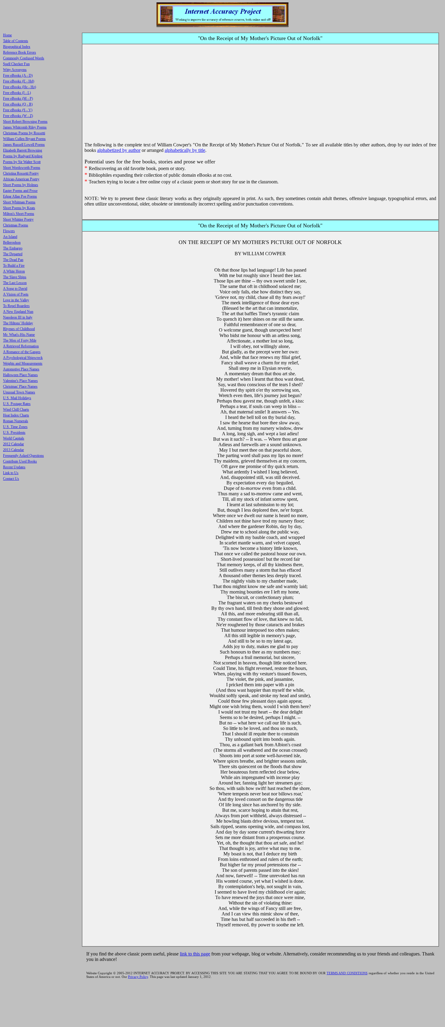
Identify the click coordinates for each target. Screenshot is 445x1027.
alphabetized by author (118, 150)
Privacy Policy (138, 976)
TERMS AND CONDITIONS (347, 973)
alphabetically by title (185, 150)
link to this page (195, 953)
